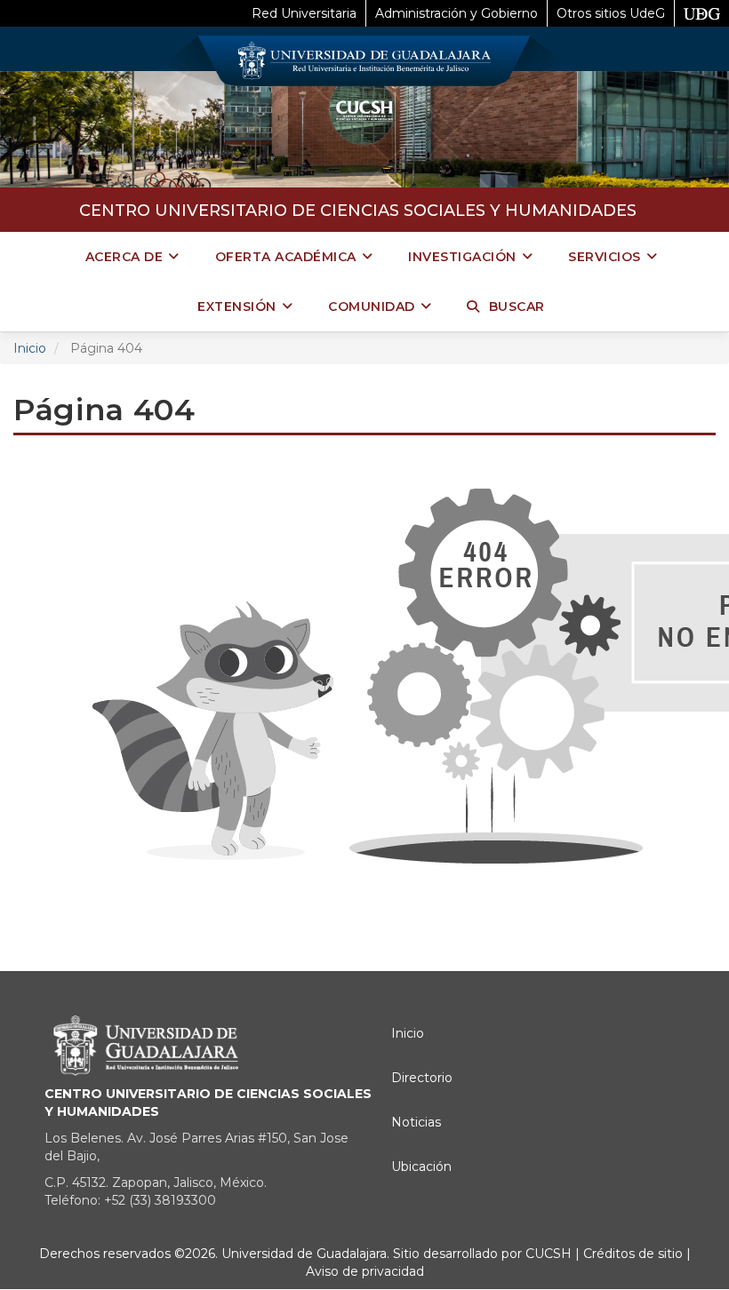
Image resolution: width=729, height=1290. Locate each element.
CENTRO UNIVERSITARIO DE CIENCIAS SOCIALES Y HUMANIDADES (358, 210)
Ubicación (421, 1167)
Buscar (517, 307)
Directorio (422, 1078)
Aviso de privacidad (365, 1271)
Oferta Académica (285, 257)
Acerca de (124, 257)
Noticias (416, 1122)
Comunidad (371, 307)
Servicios (604, 257)
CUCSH (548, 1254)
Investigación (462, 257)
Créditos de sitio (633, 1254)
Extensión (236, 307)
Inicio (29, 348)
